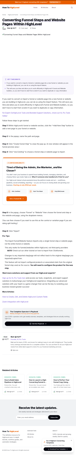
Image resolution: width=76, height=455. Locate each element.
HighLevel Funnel (13, 14)
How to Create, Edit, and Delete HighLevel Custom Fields (25, 297)
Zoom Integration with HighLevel (15, 302)
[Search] (72, 7)
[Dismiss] (73, 2)
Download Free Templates (58, 449)
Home (35, 7)
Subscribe (54, 417)
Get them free (54, 2)
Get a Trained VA (15, 199)
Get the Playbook (38, 324)
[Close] (71, 440)
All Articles (44, 7)
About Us (30, 437)
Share (34, 28)
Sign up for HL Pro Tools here (14, 278)
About (54, 7)
